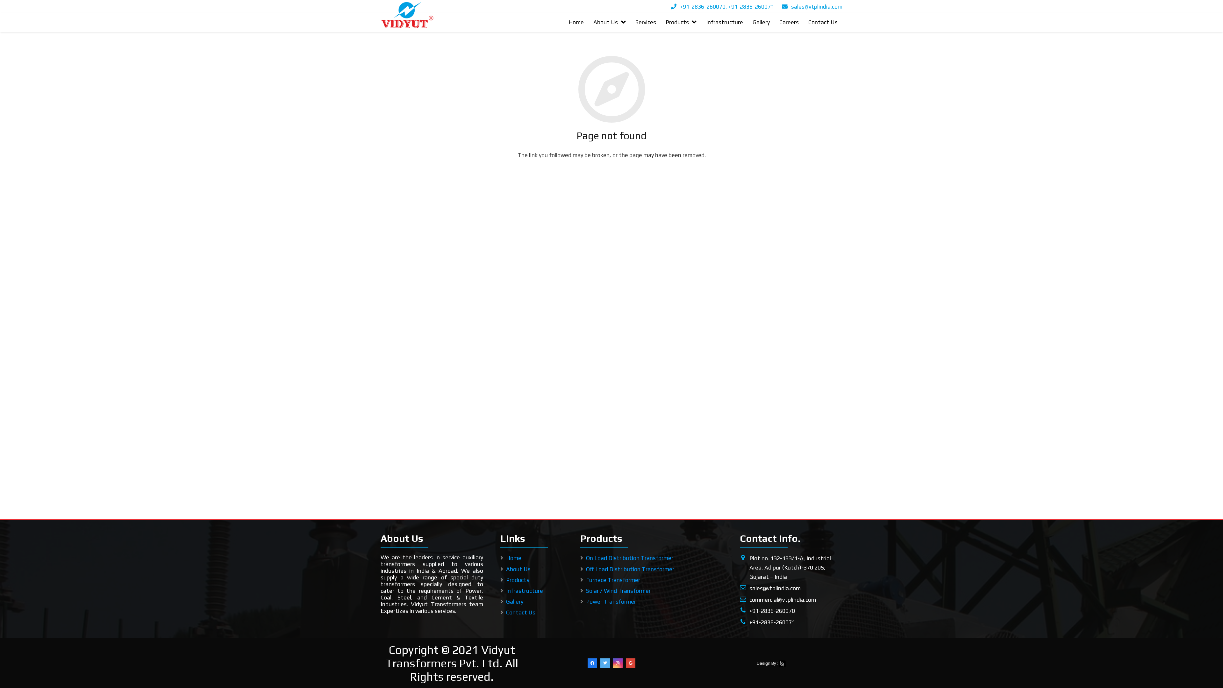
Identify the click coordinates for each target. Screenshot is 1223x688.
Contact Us (520, 612)
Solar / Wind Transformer (618, 590)
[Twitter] (605, 663)
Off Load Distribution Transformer (630, 569)
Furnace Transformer (613, 580)
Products (517, 580)
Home (513, 558)
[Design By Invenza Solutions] (782, 663)
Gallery (514, 601)
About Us (518, 569)
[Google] (630, 663)
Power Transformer (611, 601)
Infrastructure (524, 590)
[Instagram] (618, 663)
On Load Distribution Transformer (629, 558)
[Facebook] (592, 663)
